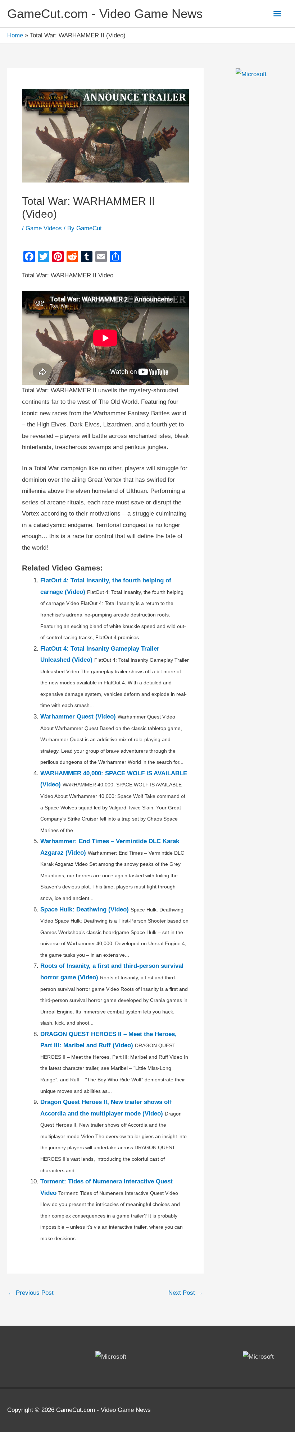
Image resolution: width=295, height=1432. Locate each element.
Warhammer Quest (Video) (78, 716)
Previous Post (31, 1292)
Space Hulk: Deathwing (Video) (84, 909)
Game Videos (44, 228)
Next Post (185, 1292)
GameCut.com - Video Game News (105, 13)
